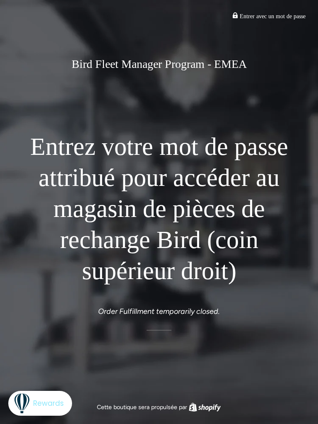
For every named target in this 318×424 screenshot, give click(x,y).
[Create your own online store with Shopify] (205, 407)
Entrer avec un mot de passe (272, 16)
